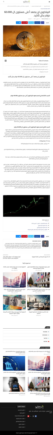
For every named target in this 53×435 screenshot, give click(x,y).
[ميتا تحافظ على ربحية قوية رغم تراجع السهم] (14, 384)
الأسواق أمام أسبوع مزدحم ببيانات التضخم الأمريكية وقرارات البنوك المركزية (14, 312)
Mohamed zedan (45, 19)
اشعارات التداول (22, 424)
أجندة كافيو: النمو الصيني (42, 225)
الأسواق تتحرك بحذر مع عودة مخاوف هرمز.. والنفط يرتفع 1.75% (14, 267)
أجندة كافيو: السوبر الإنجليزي (42, 227)
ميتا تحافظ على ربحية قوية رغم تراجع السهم (17, 393)
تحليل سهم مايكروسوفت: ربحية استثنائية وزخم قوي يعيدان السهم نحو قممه (38, 267)
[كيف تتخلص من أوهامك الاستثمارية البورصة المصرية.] (38, 302)
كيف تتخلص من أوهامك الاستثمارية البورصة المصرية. (38, 312)
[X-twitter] (31, 416)
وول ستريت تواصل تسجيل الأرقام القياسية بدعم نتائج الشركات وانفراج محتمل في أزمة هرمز (40, 394)
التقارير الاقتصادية (21, 410)
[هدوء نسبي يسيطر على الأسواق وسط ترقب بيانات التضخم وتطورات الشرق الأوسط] (14, 280)
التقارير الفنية (22, 413)
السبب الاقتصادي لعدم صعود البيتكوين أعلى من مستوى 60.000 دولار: (34, 67)
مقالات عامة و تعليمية (20, 418)
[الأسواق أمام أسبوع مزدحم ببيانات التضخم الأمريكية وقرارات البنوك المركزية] (14, 302)
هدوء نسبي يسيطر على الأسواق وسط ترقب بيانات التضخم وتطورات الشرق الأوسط (14, 290)
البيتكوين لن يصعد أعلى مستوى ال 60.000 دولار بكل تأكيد (35, 64)
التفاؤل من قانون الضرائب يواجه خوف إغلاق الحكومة (37, 229)
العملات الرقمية (22, 427)
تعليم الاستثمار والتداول (20, 421)
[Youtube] (28, 416)
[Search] (3, 2)
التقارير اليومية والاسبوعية (36, 6)
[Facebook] (36, 416)
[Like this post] (42, 22)
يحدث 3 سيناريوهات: (43, 72)
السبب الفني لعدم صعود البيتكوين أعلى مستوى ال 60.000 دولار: (35, 69)
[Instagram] (33, 416)
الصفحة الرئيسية (47, 6)
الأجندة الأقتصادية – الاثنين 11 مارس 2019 (39, 223)
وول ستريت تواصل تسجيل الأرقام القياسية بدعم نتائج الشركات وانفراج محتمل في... (38, 290)
